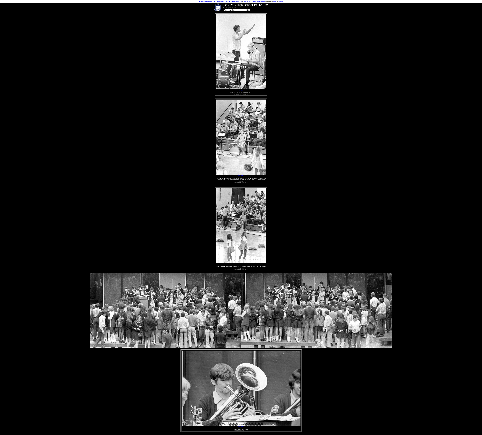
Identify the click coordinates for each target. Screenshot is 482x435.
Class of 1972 (247, 1)
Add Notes (241, 90)
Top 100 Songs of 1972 (235, 1)
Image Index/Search (259, 1)
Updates (281, 1)
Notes (275, 1)
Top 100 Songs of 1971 (220, 1)
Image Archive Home (205, 1)
